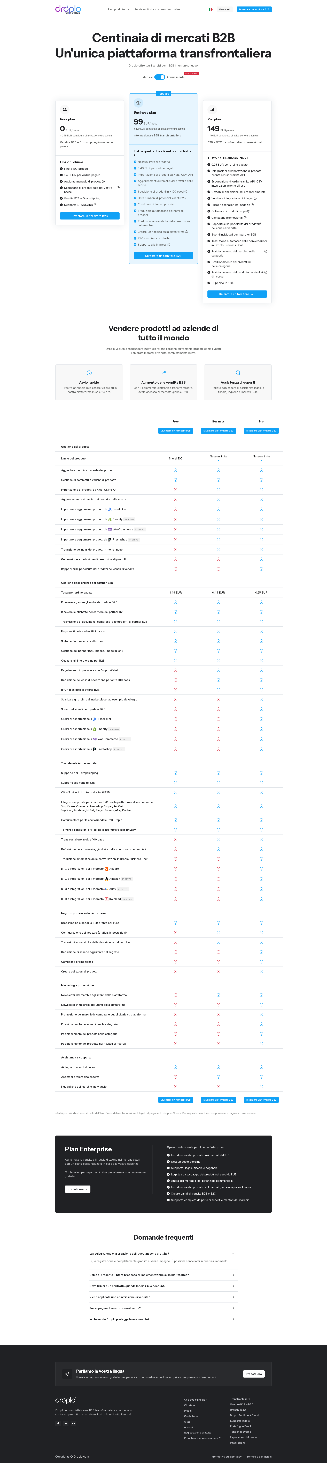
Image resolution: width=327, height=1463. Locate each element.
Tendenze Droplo (240, 1431)
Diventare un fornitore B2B (254, 9)
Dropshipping (238, 1409)
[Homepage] (68, 9)
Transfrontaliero (240, 1399)
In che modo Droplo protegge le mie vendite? (119, 1319)
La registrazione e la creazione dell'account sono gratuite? (129, 1253)
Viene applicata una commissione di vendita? (119, 1297)
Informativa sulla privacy (226, 1456)
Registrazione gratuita (197, 1432)
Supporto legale (240, 1420)
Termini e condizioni (259, 1456)
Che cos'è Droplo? (195, 1399)
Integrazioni (237, 1442)
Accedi (226, 9)
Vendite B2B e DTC (241, 1404)
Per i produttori (117, 9)
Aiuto (187, 1421)
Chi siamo (190, 1405)
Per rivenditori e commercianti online (157, 9)
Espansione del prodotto (245, 1437)
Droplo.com (81, 1456)
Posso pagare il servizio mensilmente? (115, 1308)
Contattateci (191, 1416)
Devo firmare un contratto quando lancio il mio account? (127, 1286)
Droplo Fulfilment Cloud (244, 1415)
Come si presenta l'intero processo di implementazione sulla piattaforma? (139, 1275)
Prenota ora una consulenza (201, 1438)
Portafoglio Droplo (241, 1426)
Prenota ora (76, 1189)
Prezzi (188, 1410)
